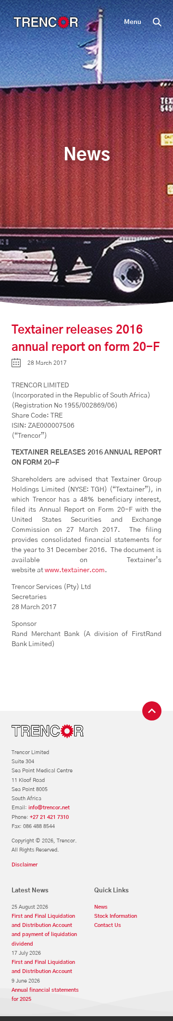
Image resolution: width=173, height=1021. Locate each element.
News (101, 907)
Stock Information (115, 916)
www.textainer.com (75, 570)
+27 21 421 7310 (49, 817)
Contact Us (107, 925)
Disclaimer (24, 864)
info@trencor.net (49, 807)
